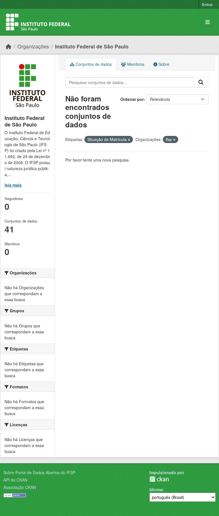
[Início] (8, 46)
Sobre (163, 64)
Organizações (33, 46)
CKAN (159, 479)
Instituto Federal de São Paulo (92, 46)
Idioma (156, 489)
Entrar (207, 4)
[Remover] (129, 139)
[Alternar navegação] (207, 22)
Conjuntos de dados (93, 64)
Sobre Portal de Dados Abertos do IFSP (39, 472)
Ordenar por (132, 99)
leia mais (13, 185)
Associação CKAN (19, 487)
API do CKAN (15, 480)
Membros (135, 64)
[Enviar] (201, 82)
